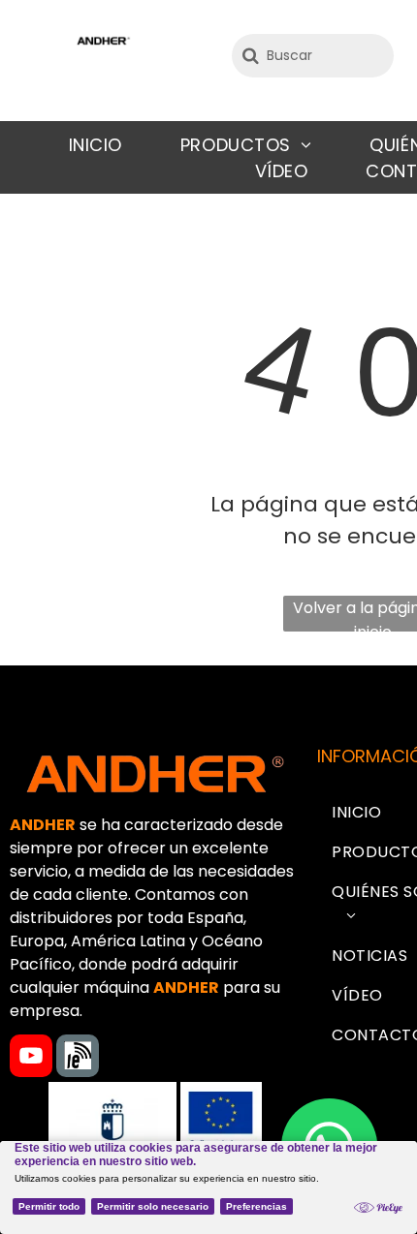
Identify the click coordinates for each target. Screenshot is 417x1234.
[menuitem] (95, 145)
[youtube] (31, 1058)
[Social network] (77, 1058)
